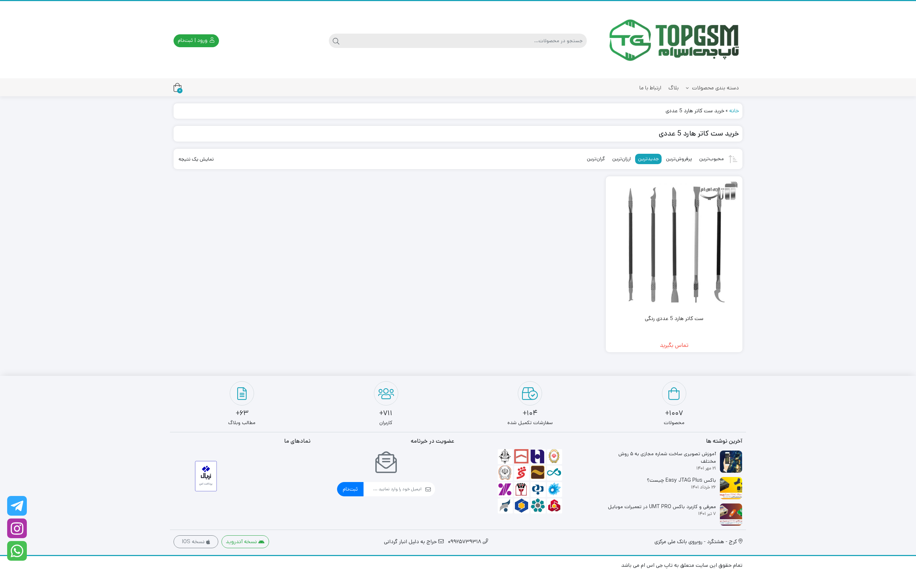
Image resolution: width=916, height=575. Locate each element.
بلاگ (673, 88)
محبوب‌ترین (711, 158)
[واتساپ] (17, 551)
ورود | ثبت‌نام (193, 40)
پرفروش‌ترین (679, 158)
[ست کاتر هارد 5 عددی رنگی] (674, 245)
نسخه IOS (194, 541)
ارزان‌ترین (621, 158)
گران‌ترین (596, 158)
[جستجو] (336, 41)
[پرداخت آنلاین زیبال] (206, 476)
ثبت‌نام (350, 489)
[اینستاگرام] (17, 528)
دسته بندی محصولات (715, 88)
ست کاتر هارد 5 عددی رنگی (674, 318)
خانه (734, 110)
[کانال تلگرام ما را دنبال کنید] (17, 506)
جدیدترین (648, 158)
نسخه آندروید (242, 541)
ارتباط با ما (650, 88)
